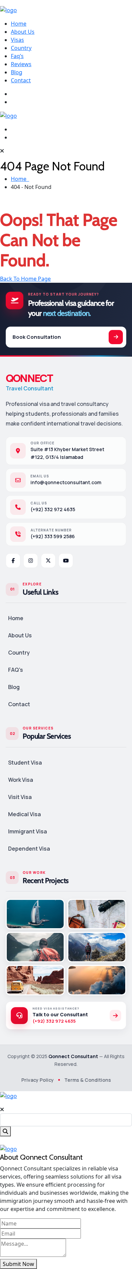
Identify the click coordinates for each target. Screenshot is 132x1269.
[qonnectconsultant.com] (8, 9)
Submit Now (18, 1264)
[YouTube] (66, 560)
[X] (48, 560)
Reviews (21, 64)
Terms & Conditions (87, 1080)
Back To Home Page (25, 278)
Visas (17, 40)
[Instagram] (30, 560)
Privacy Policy (37, 1080)
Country (21, 48)
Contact (21, 80)
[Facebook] (13, 560)
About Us (23, 31)
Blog (16, 72)
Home (18, 23)
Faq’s (17, 56)
